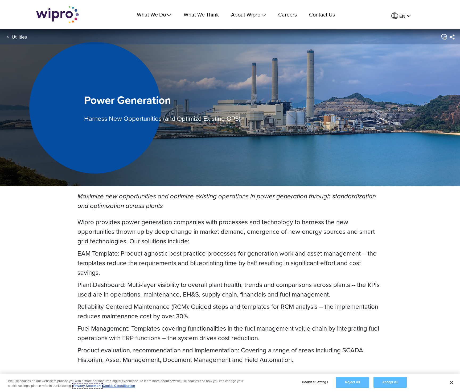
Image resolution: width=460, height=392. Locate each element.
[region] (230, 383)
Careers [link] (287, 14)
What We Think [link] (201, 14)
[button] (443, 37)
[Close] (451, 382)
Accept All (390, 382)
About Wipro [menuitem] (245, 14)
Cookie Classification (119, 386)
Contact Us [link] (322, 14)
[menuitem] (401, 16)
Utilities (19, 37)
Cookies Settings (315, 382)
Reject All (352, 382)
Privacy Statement (87, 386)
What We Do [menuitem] (151, 14)
